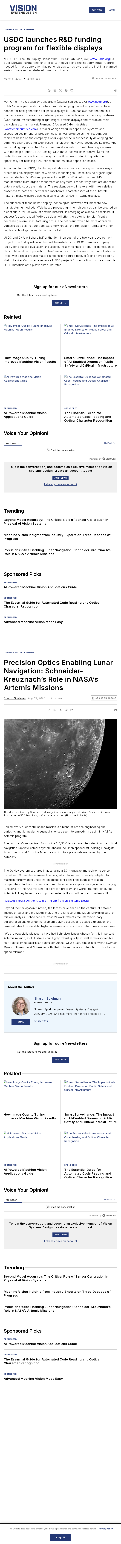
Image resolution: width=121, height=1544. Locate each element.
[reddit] (66, 90)
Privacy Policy (106, 1529)
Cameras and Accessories (19, 29)
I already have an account (60, 484)
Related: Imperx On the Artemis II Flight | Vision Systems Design (47, 900)
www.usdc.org (100, 59)
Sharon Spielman (15, 698)
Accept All (60, 1537)
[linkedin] (54, 90)
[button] (6, 10)
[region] (60, 451)
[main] (60, 1533)
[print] (115, 90)
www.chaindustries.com (21, 129)
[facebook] (49, 90)
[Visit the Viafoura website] (109, 458)
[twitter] (60, 90)
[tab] (13, 443)
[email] (71, 90)
